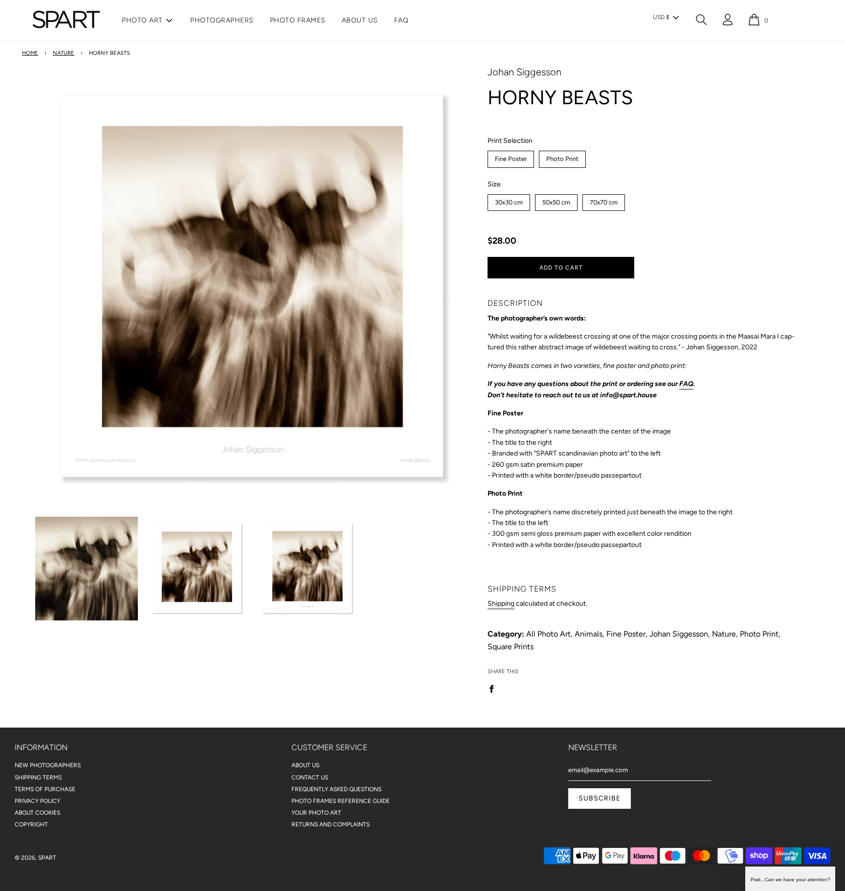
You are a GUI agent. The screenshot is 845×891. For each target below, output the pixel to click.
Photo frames (298, 20)
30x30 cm (509, 200)
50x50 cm (556, 200)
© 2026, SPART (35, 857)
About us (360, 20)
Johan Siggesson (524, 72)
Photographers (222, 20)
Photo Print (562, 156)
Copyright (31, 824)
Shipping (501, 603)
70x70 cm (604, 200)
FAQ (401, 20)
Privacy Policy (37, 801)
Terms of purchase (45, 789)
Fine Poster (510, 156)
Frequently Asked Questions (336, 789)
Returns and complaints (330, 824)
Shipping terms (38, 777)
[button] (665, 17)
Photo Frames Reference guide (340, 801)
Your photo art (316, 812)
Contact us (309, 777)
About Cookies (37, 812)
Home (30, 53)
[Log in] (728, 21)
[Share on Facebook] (494, 688)
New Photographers (48, 765)
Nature (63, 53)
